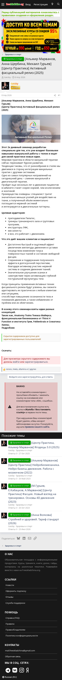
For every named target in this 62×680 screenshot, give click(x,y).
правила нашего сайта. (37, 426)
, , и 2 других (21, 369)
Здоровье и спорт (24, 450)
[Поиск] (58, 4)
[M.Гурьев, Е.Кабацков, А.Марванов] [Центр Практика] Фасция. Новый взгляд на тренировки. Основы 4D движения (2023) (32, 493)
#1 (59, 95)
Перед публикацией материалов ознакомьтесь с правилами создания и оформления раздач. (30, 14)
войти (16, 361)
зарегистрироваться (36, 361)
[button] (3, 4)
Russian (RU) (10, 677)
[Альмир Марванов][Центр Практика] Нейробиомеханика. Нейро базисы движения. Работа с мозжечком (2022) (34, 466)
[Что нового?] (52, 4)
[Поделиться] (55, 95)
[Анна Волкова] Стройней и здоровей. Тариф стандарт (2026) (33, 519)
